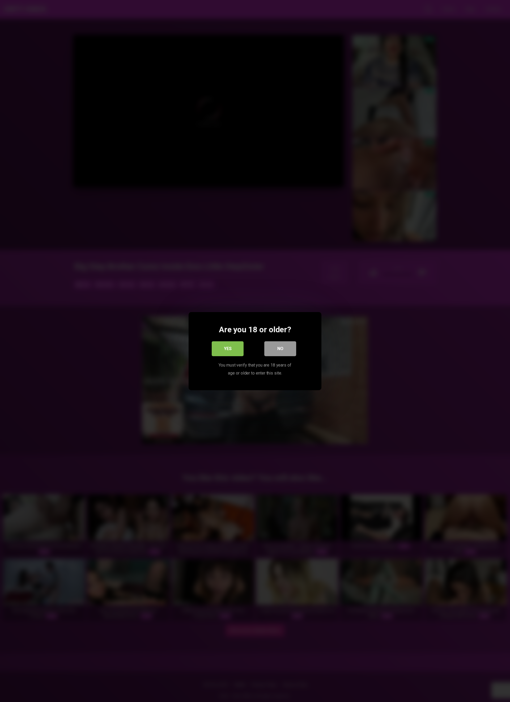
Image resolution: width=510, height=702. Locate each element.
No (280, 348)
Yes (228, 348)
